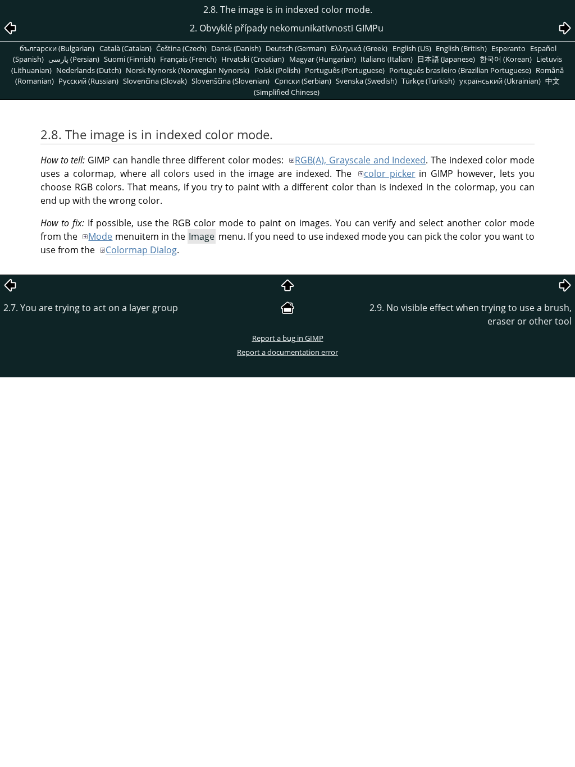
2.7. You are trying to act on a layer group (90, 308)
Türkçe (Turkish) (428, 81)
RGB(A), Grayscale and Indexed (360, 160)
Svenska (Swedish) (366, 81)
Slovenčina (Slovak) (155, 81)
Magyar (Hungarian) (322, 59)
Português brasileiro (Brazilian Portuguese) (460, 70)
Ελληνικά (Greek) (359, 48)
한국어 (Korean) (506, 59)
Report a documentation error (287, 352)
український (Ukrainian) (500, 81)
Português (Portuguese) (345, 70)
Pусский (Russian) (88, 81)
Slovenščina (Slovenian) (230, 81)
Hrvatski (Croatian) (252, 59)
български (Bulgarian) (57, 48)
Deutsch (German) (296, 48)
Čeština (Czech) (181, 48)
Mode (100, 236)
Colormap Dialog (141, 250)
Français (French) (188, 59)
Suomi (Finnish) (130, 59)
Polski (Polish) (277, 70)
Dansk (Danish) (236, 48)
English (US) (412, 48)
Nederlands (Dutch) (88, 70)
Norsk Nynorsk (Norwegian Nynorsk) (187, 70)
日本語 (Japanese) (446, 59)
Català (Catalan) (125, 48)
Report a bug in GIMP (287, 338)
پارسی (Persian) (73, 59)
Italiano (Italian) (386, 59)
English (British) (461, 48)
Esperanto (508, 48)
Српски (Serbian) (303, 81)
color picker (390, 173)
